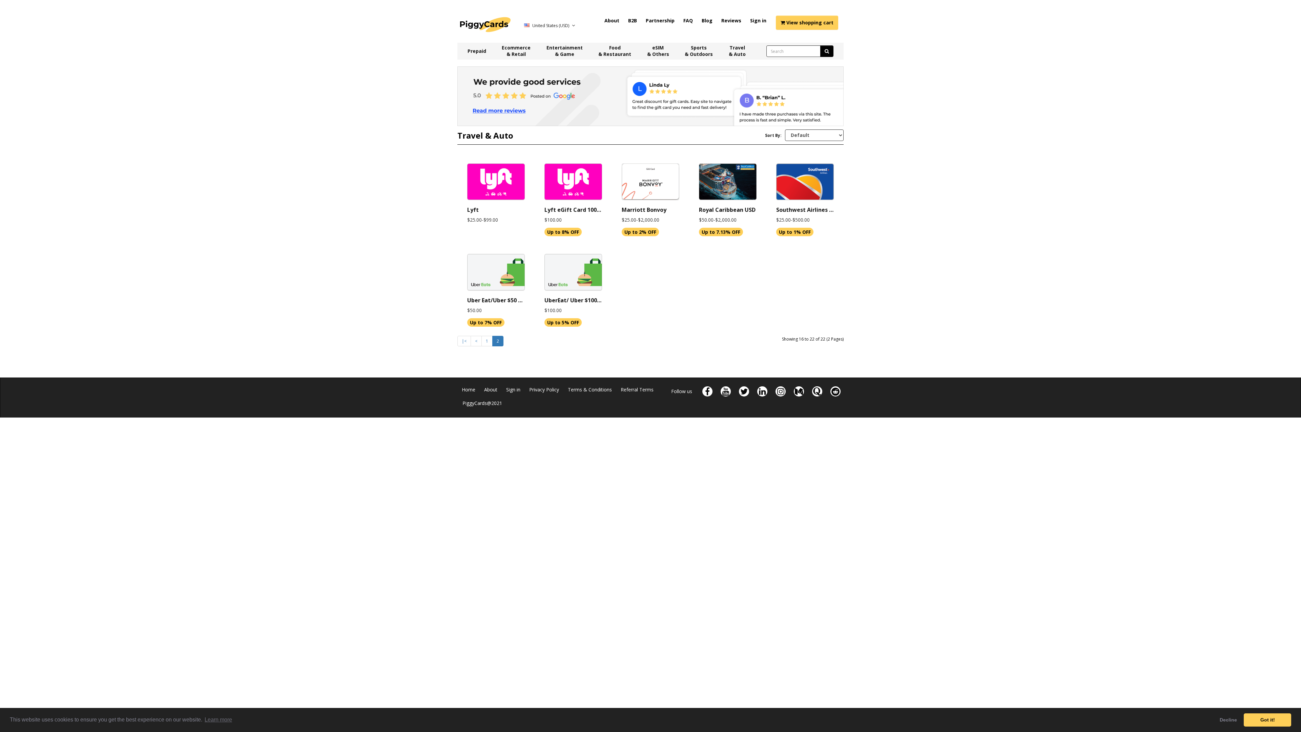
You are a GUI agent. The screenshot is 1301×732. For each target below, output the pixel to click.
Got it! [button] (1267, 720)
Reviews (731, 20)
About (611, 20)
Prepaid (477, 51)
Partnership (660, 20)
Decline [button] (1228, 720)
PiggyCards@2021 (482, 403)
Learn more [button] (218, 720)
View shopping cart (809, 22)
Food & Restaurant (614, 50)
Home (468, 389)
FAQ (688, 20)
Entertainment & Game (564, 50)
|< (464, 341)
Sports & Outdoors (699, 50)
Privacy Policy (544, 389)
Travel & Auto (737, 50)
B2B (632, 20)
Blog (707, 20)
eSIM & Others (658, 50)
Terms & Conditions (590, 389)
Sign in (758, 20)
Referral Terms (637, 389)
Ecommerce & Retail (516, 50)
